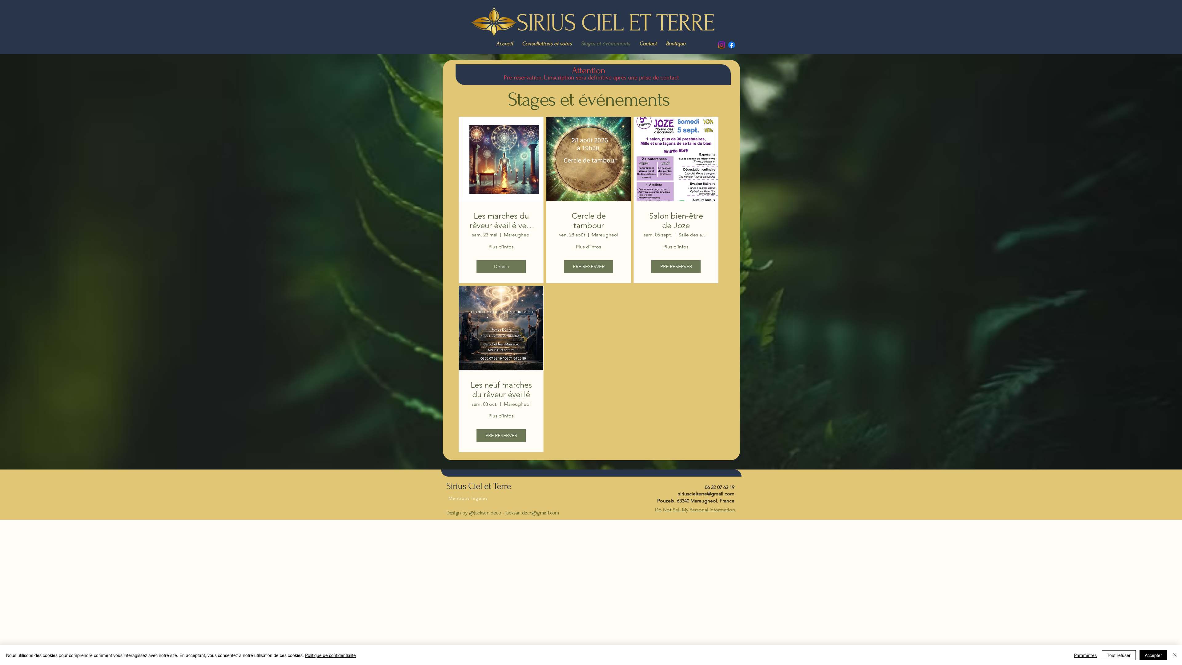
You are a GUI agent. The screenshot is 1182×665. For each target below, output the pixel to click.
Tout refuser (1119, 655)
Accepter (1153, 655)
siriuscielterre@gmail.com (706, 494)
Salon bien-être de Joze (676, 220)
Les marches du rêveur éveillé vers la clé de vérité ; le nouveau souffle (501, 220)
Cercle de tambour (589, 220)
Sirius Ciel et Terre (478, 486)
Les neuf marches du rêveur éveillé (501, 389)
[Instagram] (721, 45)
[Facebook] (731, 45)
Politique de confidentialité (330, 655)
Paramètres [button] (1085, 655)
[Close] (1174, 655)
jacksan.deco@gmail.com (532, 513)
